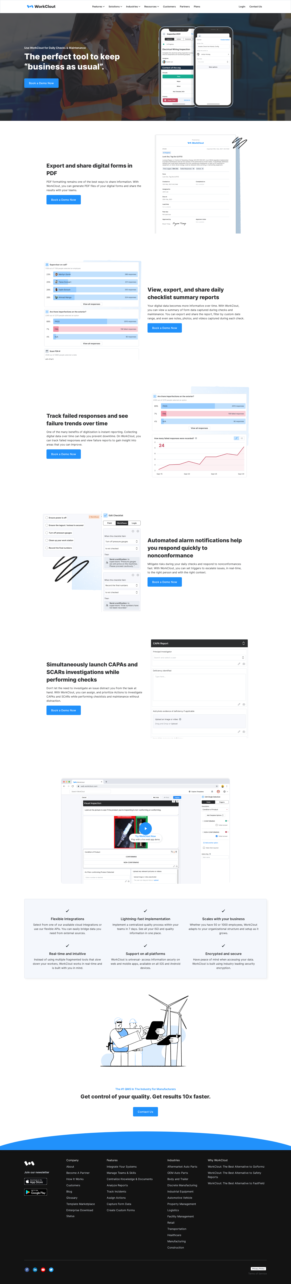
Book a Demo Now (41, 83)
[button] (98, 7)
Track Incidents (116, 1191)
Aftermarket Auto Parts (182, 1166)
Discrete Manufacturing (182, 1185)
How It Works (75, 1179)
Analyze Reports (117, 1185)
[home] (41, 6)
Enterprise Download (79, 1210)
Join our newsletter (36, 1172)
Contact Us (255, 6)
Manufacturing (176, 1241)
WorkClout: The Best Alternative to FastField (236, 1183)
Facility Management (180, 1216)
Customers (73, 1185)
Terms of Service (257, 1273)
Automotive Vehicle (179, 1197)
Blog (69, 1191)
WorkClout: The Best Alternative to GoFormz (236, 1166)
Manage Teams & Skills (121, 1172)
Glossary (71, 1197)
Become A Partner (78, 1172)
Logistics (173, 1210)
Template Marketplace (80, 1204)
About (70, 1166)
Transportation (176, 1228)
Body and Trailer (177, 1179)
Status (70, 1216)
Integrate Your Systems (122, 1166)
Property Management (181, 1204)
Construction (175, 1247)
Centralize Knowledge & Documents (130, 1179)
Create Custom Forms (121, 1210)
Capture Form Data (119, 1204)
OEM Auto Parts (177, 1172)
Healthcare (174, 1235)
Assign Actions (116, 1197)
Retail (170, 1222)
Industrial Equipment (180, 1191)
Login (242, 6)
